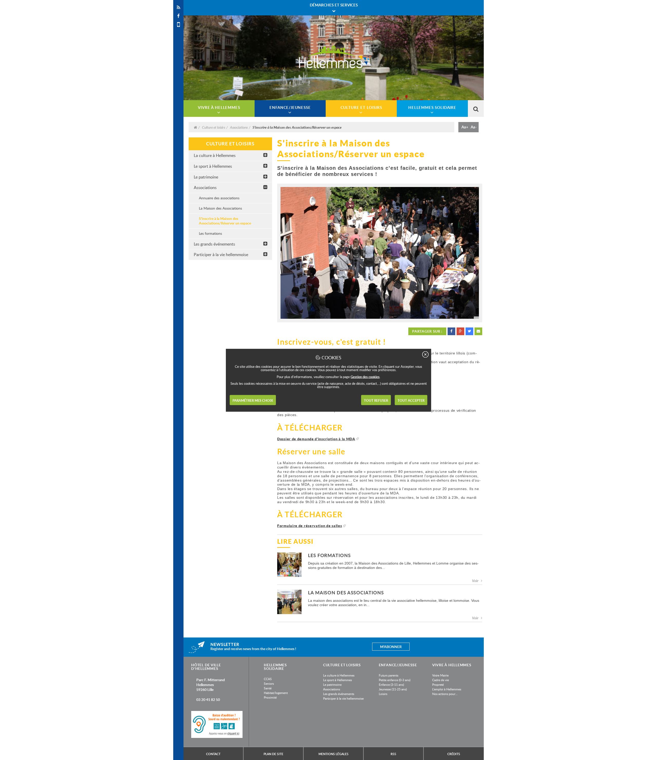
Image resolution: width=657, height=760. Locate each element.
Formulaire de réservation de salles (309, 525)
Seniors (269, 683)
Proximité (270, 697)
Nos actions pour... (445, 694)
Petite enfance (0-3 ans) (394, 680)
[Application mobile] (178, 24)
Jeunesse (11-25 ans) (393, 689)
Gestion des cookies (365, 376)
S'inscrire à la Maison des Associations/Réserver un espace (225, 221)
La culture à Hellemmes (215, 155)
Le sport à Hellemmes (213, 166)
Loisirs (383, 694)
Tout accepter (411, 400)
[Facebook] (178, 16)
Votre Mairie (440, 675)
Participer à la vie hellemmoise (221, 254)
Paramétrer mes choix (253, 400)
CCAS (268, 679)
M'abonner (391, 646)
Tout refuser (376, 400)
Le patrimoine (206, 177)
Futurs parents (388, 675)
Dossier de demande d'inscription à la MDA (316, 439)
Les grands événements (214, 244)
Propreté (438, 684)
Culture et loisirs (213, 127)
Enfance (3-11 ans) (391, 684)
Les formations (210, 233)
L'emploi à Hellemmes (446, 689)
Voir (475, 581)
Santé (268, 688)
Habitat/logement (276, 693)
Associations (239, 127)
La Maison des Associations (220, 208)
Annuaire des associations (219, 197)
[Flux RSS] (178, 7)
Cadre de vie (440, 680)
